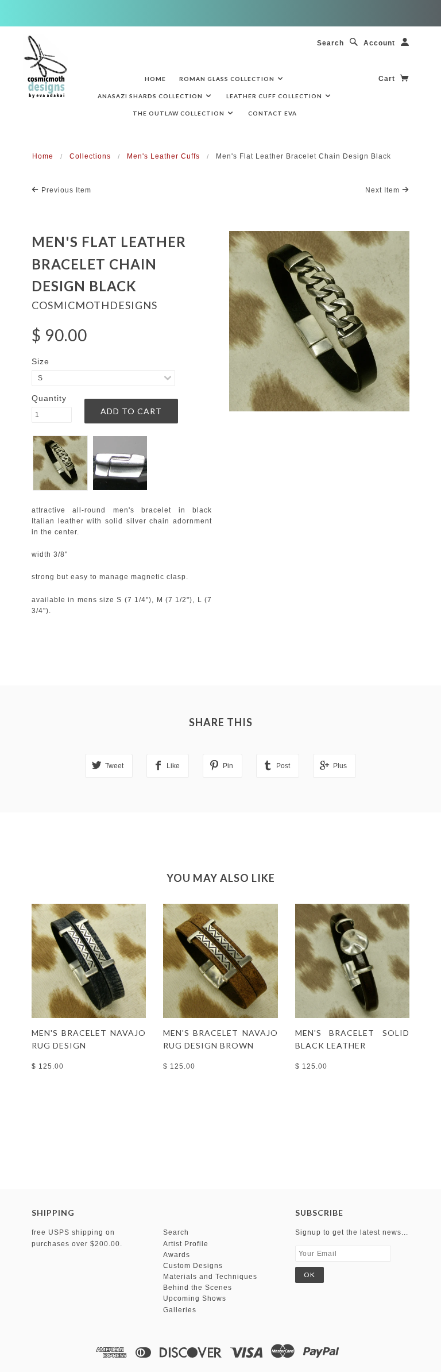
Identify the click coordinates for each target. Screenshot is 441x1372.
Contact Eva (272, 113)
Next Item (383, 190)
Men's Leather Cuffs (163, 156)
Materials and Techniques (210, 1277)
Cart (387, 79)
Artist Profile (185, 1244)
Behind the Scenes (197, 1288)
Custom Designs (193, 1266)
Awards (176, 1255)
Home (155, 78)
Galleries (179, 1310)
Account (379, 43)
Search (330, 43)
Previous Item (65, 190)
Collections (90, 156)
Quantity (49, 398)
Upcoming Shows (194, 1298)
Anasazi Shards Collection (151, 96)
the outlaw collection (179, 113)
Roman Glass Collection (227, 78)
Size (40, 361)
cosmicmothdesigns (94, 305)
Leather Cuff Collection (275, 96)
